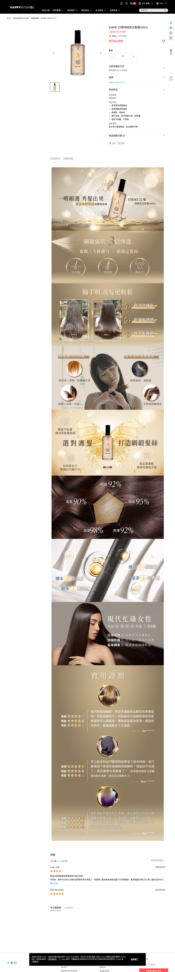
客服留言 (103, 967)
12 (121, 36)
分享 (114, 143)
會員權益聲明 (104, 971)
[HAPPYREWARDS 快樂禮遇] (22, 7)
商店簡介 (64, 967)
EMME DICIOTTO (116, 82)
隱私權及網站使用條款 (69, 971)
